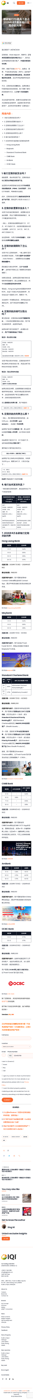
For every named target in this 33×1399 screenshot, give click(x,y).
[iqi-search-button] (14, 3)
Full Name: (5, 1035)
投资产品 (17, 69)
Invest (5, 1064)
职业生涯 (8, 1195)
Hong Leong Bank (13, 145)
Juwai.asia (14, 1391)
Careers (3, 1292)
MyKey (3, 1307)
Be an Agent (5, 1370)
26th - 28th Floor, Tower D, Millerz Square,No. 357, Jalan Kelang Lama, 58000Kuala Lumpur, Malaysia (13, 1282)
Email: (4, 1052)
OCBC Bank (11, 164)
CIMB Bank (10, 156)
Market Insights (5, 1318)
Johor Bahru (4, 1341)
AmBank (10, 160)
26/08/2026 (5, 1215)
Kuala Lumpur (5, 1338)
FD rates (5, 1136)
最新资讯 (3, 1207)
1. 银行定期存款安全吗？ (12, 118)
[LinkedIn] (13, 1379)
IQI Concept (5, 1303)
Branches (4, 1294)
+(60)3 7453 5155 (6, 1270)
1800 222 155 (4, 1276)
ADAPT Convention (7, 1309)
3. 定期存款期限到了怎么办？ (14, 125)
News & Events (5, 1317)
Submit (7, 1100)
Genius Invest (16, 1136)
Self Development (6, 1320)
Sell (4, 1071)
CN (28, 3)
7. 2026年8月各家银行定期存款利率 (16, 141)
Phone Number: (13, 1052)
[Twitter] (9, 1379)
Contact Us (4, 1296)
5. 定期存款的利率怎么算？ (13, 133)
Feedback (4, 1330)
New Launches (5, 1350)
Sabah (3, 1345)
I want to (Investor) (8, 1061)
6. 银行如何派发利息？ (12, 137)
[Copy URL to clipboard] (19, 1156)
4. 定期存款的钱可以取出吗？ (14, 129)
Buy (4, 1068)
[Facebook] (2, 1379)
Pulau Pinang (5, 1343)
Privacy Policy (5, 1327)
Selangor (4, 1340)
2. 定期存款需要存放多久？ (13, 121)
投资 (4, 1140)
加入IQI (21, 3)
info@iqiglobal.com (7, 1272)
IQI (18, 1391)
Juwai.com (7, 1391)
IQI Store (3, 1305)
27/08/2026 (4, 1201)
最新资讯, (4, 1195)
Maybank (10, 148)
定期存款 (25, 1136)
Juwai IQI (24, 1391)
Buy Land (4, 1365)
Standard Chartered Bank (16, 152)
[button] (7, 3)
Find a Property (6, 1335)
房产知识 (16, 15)
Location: (5, 1043)
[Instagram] (6, 1379)
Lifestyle (3, 1322)
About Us (4, 1289)
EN (10, 1014)
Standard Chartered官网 (15, 779)
